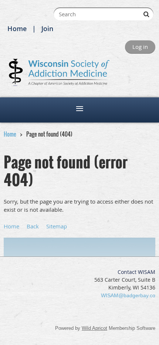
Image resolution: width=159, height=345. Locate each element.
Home (17, 28)
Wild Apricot (94, 328)
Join (47, 28)
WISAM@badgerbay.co (128, 295)
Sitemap (56, 226)
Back (33, 226)
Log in (140, 46)
